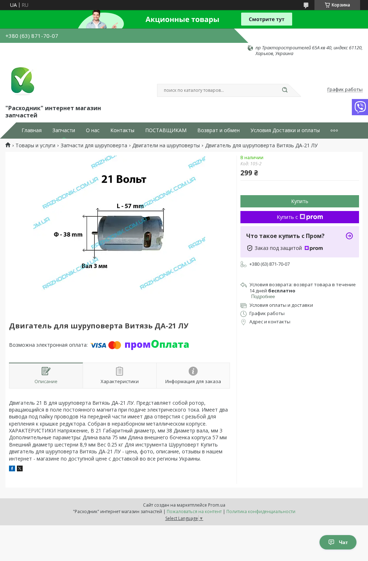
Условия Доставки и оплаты (285, 130)
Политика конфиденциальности (260, 511)
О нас (93, 130)
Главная (32, 130)
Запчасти (63, 130)
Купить (299, 201)
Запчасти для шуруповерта (94, 145)
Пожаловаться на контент (194, 511)
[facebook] (12, 469)
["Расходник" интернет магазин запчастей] (21, 80)
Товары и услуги (35, 145)
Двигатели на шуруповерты (166, 145)
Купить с (287, 217)
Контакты (122, 130)
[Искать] (284, 90)
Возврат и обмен (218, 130)
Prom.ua (216, 505)
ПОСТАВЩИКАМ (166, 130)
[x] (20, 469)
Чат (343, 542)
